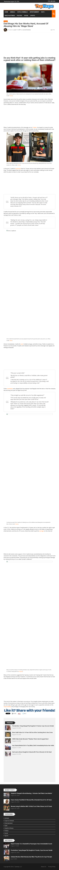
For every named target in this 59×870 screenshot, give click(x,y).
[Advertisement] (29, 45)
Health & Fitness (10, 15)
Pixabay (11, 95)
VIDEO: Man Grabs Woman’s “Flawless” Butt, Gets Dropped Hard (30, 739)
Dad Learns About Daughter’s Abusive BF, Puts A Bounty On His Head (32, 752)
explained (18, 168)
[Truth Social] (49, 1)
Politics (19, 15)
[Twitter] (51, 1)
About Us (43, 866)
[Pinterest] (53, 1)
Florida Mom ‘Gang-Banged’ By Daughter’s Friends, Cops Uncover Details (33, 726)
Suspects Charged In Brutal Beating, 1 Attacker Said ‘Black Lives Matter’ (31, 793)
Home (6, 12)
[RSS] (54, 1)
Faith (42, 12)
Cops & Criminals (22, 12)
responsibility (7, 706)
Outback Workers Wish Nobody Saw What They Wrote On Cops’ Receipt (31, 857)
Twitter (35, 127)
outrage (41, 531)
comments (10, 388)
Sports (32, 15)
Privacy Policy (51, 866)
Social (26, 15)
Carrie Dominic (27, 30)
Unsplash (21, 671)
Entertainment (34, 12)
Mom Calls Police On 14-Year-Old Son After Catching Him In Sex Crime (32, 732)
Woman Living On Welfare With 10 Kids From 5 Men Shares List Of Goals (31, 806)
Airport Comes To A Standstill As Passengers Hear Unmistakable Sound (31, 844)
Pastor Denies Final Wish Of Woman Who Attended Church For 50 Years (31, 800)
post (22, 344)
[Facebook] (48, 1)
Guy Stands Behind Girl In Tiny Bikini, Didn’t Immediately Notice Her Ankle (33, 745)
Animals (12, 12)
